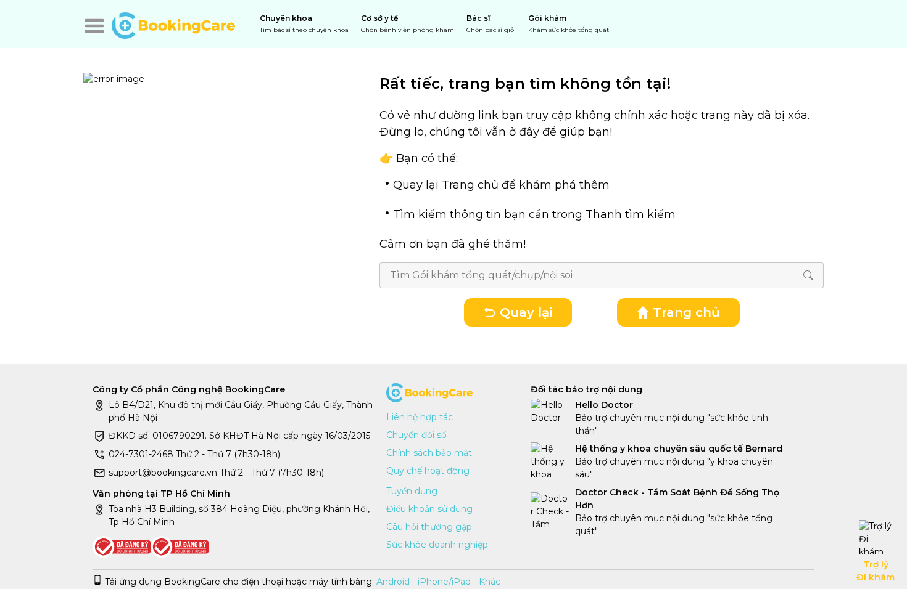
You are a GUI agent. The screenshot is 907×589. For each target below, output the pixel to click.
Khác (489, 581)
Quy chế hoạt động (428, 470)
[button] (94, 26)
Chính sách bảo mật (429, 452)
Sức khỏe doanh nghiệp (437, 544)
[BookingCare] (173, 24)
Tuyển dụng (411, 491)
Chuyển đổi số (416, 435)
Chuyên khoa (304, 24)
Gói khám (568, 24)
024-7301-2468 (141, 454)
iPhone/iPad (444, 581)
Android (392, 581)
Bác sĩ (491, 24)
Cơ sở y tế (407, 24)
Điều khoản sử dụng (429, 508)
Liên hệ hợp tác (419, 417)
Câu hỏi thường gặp (429, 526)
